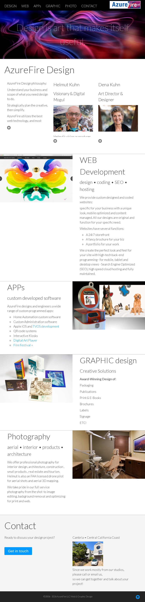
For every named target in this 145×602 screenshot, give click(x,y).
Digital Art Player (25, 340)
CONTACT (89, 6)
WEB (25, 6)
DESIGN (10, 6)
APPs (37, 6)
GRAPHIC (53, 6)
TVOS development (45, 326)
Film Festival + (23, 345)
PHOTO (71, 6)
